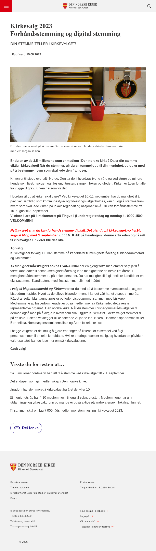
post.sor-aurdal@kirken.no (33, 510)
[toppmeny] (6, 6)
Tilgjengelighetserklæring (95, 526)
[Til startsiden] (32, 467)
